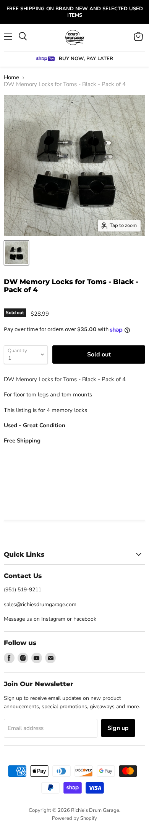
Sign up (118, 728)
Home (11, 77)
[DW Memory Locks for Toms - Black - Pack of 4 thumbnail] (16, 253)
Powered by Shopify (74, 818)
